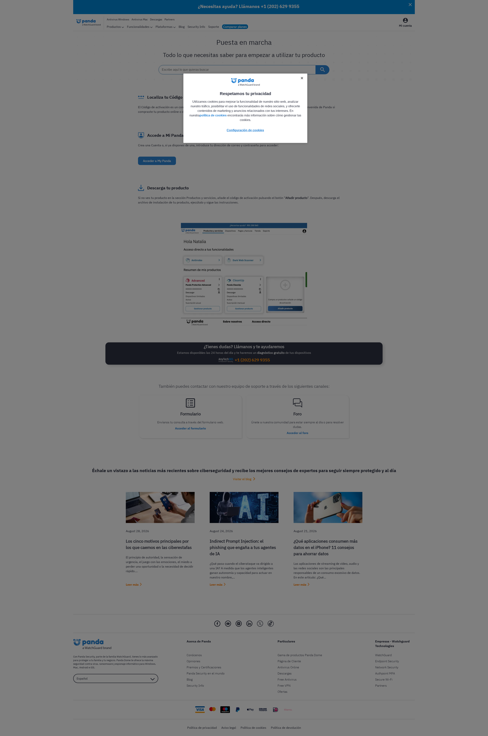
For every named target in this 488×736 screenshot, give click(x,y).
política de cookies (213, 115)
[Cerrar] (302, 78)
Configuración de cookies (245, 130)
